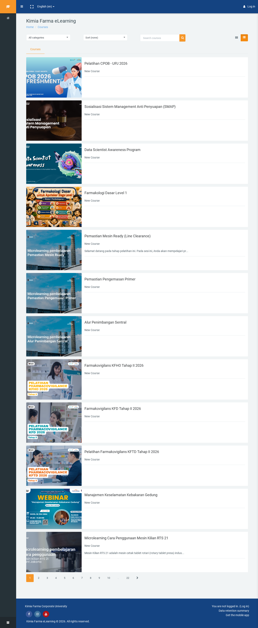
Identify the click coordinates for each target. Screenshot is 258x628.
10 (108, 577)
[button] (31, 6)
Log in (251, 6)
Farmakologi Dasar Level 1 (105, 193)
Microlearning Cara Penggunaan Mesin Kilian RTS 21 (126, 538)
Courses (43, 27)
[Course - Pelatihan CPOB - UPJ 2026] (54, 77)
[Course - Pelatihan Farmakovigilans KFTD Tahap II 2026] (54, 466)
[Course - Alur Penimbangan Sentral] (54, 336)
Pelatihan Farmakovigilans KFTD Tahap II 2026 (121, 452)
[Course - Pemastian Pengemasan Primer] (54, 293)
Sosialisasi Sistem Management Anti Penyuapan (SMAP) (130, 106)
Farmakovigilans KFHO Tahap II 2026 (114, 365)
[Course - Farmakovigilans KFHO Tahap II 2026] (54, 379)
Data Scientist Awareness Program (112, 150)
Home (30, 27)
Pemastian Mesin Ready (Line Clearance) (117, 236)
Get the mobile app (237, 615)
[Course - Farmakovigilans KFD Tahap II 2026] (54, 422)
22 (127, 577)
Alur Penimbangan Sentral (105, 322)
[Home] (8, 18)
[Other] (8, 29)
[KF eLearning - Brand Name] (8, 6)
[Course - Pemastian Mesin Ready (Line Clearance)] (54, 250)
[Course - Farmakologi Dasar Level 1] (54, 207)
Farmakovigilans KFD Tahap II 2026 (112, 408)
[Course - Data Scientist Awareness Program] (54, 164)
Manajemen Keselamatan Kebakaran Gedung (120, 495)
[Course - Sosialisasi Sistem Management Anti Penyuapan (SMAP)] (54, 120)
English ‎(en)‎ (44, 6)
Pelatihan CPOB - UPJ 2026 (105, 63)
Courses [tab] (35, 49)
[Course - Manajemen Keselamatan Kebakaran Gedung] (54, 509)
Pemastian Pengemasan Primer (109, 279)
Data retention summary (234, 610)
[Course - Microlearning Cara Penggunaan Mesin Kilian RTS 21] (54, 552)
